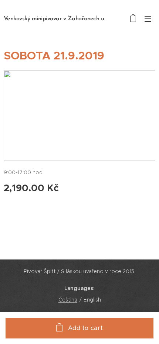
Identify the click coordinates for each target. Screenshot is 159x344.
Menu (148, 18)
